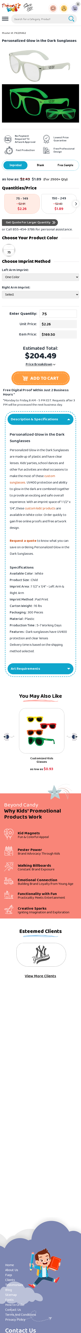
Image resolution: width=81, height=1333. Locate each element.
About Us (11, 1270)
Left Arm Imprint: (15, 270)
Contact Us (13, 1309)
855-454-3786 (24, 229)
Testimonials (14, 1285)
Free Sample (65, 165)
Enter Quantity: (23, 314)
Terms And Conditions (20, 1314)
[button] (40, 378)
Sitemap (11, 1294)
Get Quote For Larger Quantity (28, 222)
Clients (10, 1280)
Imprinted (16, 165)
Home (9, 1265)
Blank (40, 165)
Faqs (8, 1275)
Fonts (9, 1299)
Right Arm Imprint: (16, 287)
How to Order (15, 1304)
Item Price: (28, 334)
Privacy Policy (15, 1319)
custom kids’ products (40, 508)
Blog (8, 1289)
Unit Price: (28, 324)
